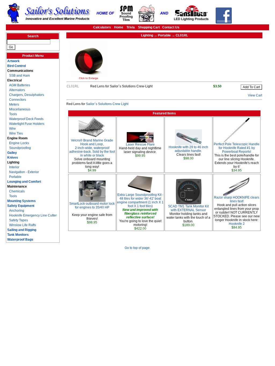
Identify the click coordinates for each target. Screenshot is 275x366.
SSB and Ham (19, 75)
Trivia (130, 27)
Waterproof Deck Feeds (26, 119)
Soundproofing (20, 148)
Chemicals (17, 191)
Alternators (17, 90)
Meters (14, 104)
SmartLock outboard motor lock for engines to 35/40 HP (92, 205)
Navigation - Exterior (24, 172)
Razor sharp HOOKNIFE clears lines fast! (236, 199)
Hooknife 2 (237, 224)
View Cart (255, 95)
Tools (13, 114)
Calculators (102, 27)
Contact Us (170, 27)
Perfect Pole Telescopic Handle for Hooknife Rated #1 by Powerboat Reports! (236, 148)
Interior (14, 167)
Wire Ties (16, 133)
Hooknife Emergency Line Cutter (33, 215)
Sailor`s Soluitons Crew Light (107, 104)
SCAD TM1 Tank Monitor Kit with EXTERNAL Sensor (188, 208)
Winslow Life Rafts (22, 225)
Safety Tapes (18, 220)
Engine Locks (19, 143)
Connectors (17, 100)
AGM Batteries (19, 85)
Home (118, 27)
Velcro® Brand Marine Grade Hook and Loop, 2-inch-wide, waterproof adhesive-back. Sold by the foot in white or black (92, 148)
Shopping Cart (149, 27)
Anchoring (16, 210)
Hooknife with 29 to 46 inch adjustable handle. (188, 149)
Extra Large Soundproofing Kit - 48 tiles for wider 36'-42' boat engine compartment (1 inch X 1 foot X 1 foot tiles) (140, 200)
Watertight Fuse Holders (26, 124)
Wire (12, 128)
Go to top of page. (137, 248)
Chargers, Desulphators (26, 95)
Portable (15, 177)
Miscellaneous (19, 109)
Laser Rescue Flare (140, 144)
